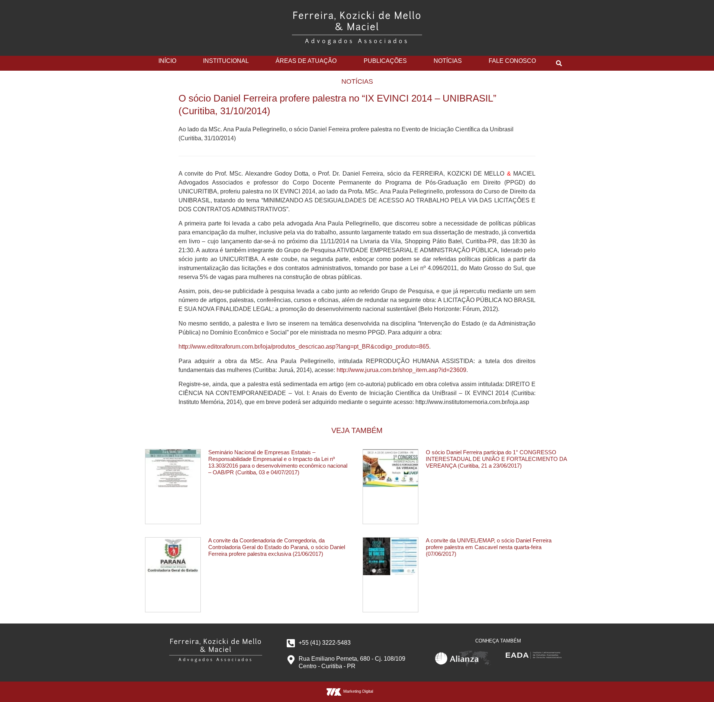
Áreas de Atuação (306, 61)
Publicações (385, 61)
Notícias (448, 61)
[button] (558, 63)
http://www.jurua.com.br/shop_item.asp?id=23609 (401, 370)
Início (167, 61)
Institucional (226, 61)
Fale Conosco (512, 61)
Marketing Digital (358, 691)
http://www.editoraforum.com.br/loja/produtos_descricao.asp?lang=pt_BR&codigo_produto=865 (303, 346)
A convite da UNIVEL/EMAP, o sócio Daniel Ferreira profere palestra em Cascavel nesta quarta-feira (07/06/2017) (488, 547)
